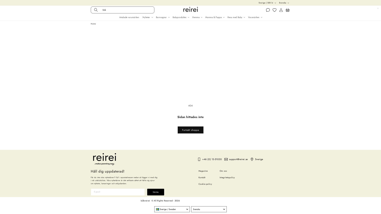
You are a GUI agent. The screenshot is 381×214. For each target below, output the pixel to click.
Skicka (156, 192)
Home (93, 23)
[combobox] (172, 209)
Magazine (203, 170)
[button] (125, 10)
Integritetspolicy (227, 177)
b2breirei (145, 200)
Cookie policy (205, 183)
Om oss (223, 170)
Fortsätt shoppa (190, 130)
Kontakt (202, 177)
